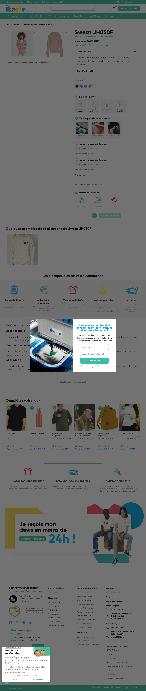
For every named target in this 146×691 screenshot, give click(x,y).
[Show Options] (107, 354)
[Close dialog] (32, 321)
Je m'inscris (94, 360)
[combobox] (94, 354)
